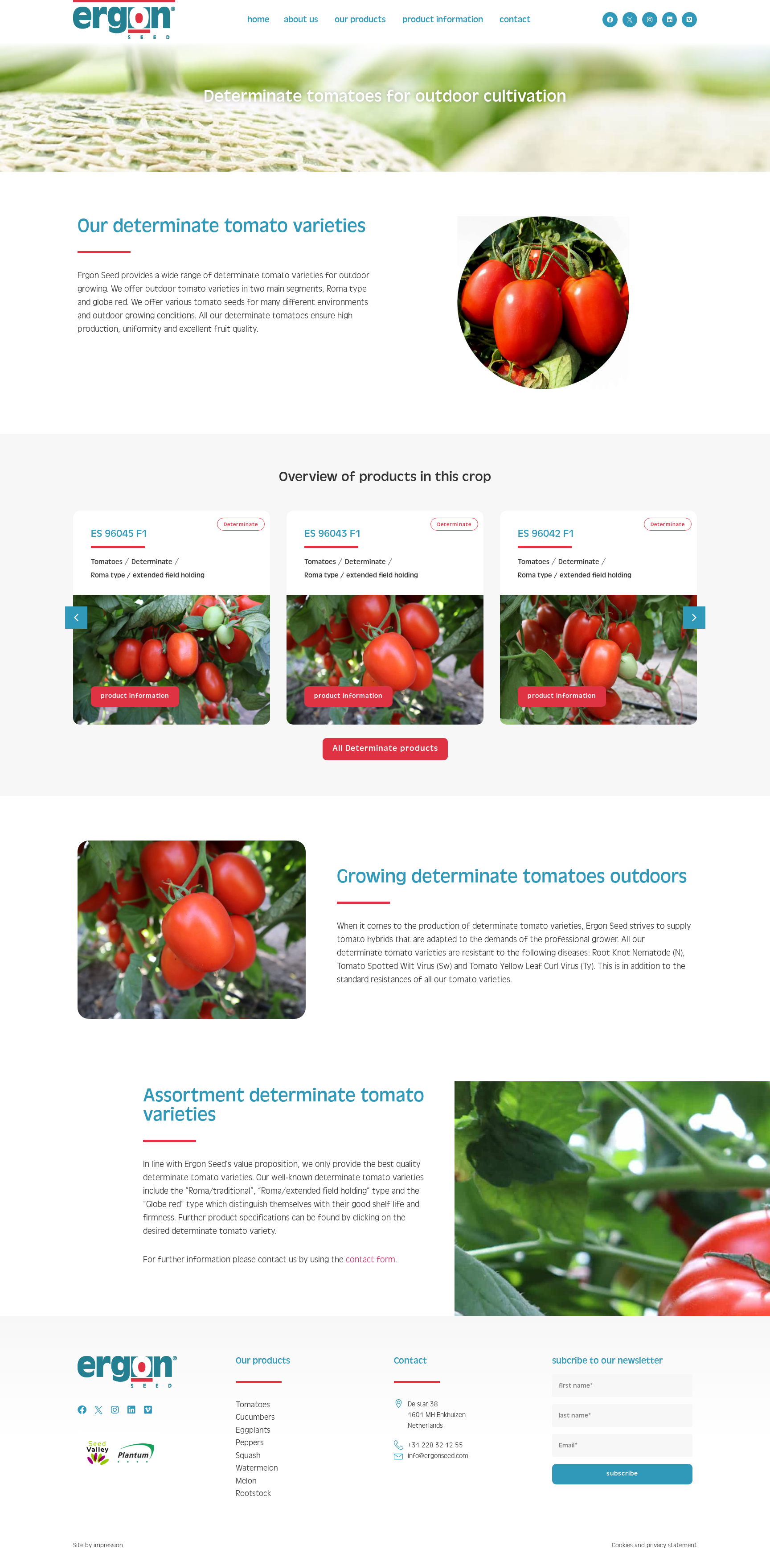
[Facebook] (610, 19)
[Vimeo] (689, 19)
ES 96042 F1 (546, 533)
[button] (76, 617)
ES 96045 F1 (119, 533)
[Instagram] (649, 19)
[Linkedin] (669, 19)
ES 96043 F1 (332, 533)
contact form (370, 1260)
